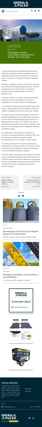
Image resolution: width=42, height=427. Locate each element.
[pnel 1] (21, 331)
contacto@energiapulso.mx (9, 406)
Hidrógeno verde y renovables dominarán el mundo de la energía (21, 55)
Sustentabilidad (14, 46)
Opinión (6, 268)
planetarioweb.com (13, 421)
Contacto (28, 391)
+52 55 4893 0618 (36, 406)
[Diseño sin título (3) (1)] (21, 301)
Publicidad (28, 388)
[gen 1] (21, 358)
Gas (5, 225)
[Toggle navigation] (3, 11)
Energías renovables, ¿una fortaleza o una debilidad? (20, 276)
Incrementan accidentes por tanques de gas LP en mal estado (20, 232)
